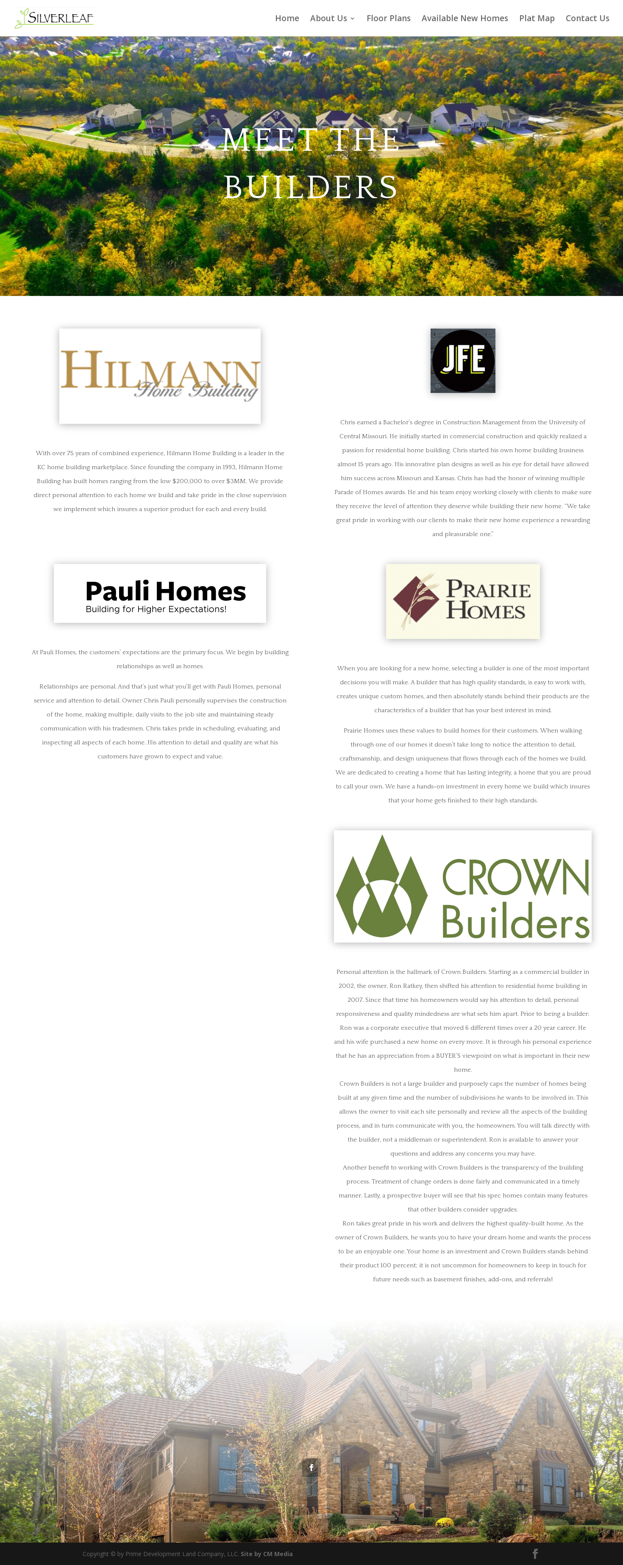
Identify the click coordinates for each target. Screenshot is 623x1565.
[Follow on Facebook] (311, 1467)
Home (287, 19)
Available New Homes (465, 19)
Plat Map (537, 19)
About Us (328, 19)
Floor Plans (389, 19)
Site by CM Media (267, 1554)
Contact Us (587, 19)
